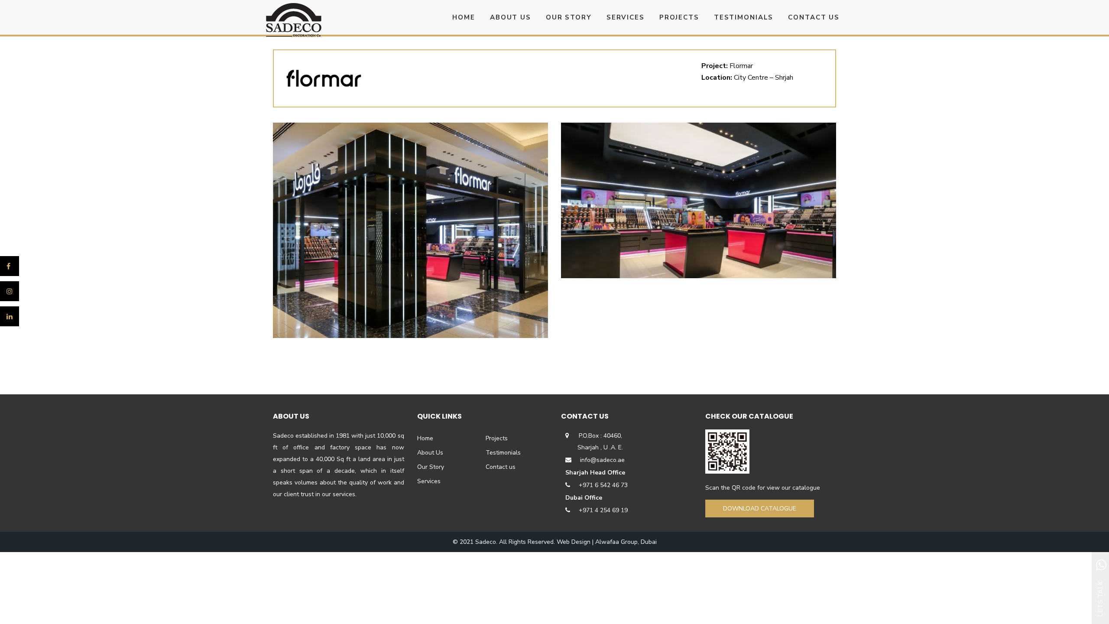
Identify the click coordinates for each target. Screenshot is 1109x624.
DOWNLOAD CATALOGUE (759, 508)
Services (429, 481)
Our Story (430, 467)
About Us (430, 452)
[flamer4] (698, 200)
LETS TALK (1100, 599)
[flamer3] (410, 230)
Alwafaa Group (616, 542)
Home (425, 438)
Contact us (501, 467)
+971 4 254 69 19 (603, 510)
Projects (497, 438)
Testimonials (503, 452)
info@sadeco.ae (602, 460)
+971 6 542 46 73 (603, 485)
